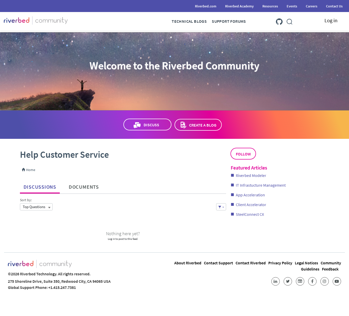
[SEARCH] (289, 20)
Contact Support (218, 262)
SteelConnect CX (250, 214)
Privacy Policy (280, 262)
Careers (311, 6)
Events (292, 6)
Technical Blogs (189, 21)
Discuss (151, 124)
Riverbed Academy (239, 6)
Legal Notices (306, 262)
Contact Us (334, 6)
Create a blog (202, 125)
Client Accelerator (251, 204)
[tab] (40, 186)
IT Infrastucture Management (261, 185)
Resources (270, 6)
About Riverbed (187, 262)
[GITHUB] (279, 20)
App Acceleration (250, 194)
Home (30, 169)
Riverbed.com (205, 6)
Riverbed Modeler (251, 175)
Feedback (330, 269)
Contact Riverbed (251, 262)
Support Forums (229, 21)
